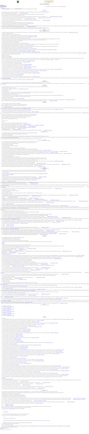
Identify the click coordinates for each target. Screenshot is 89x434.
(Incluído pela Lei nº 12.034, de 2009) (35, 111)
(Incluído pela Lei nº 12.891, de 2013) (50, 202)
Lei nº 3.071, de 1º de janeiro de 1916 (9, 408)
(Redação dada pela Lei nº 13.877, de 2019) (73, 32)
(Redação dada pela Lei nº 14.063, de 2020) (4, 185)
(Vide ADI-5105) (22, 266)
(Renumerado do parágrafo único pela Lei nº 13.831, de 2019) (56, 16)
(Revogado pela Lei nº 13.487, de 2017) (7, 310)
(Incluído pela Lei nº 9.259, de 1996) (44, 49)
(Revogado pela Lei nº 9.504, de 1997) (6, 254)
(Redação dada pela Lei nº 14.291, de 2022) (30, 290)
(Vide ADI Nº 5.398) (33, 127)
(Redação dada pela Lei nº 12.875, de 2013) (16, 266)
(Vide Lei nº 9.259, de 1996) (3, 5)
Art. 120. (4, 420)
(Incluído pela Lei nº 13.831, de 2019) (46, 20)
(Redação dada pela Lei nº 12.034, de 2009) (70, 99)
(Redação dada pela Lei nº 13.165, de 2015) (31, 26)
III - (3, 418)
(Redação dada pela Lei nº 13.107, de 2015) (41, 163)
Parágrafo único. (4, 422)
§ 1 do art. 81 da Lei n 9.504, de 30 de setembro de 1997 (52, 255)
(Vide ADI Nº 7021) (57, 59)
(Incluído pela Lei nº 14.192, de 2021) (20, 98)
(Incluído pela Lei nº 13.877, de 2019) (9, 203)
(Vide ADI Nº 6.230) (83, 399)
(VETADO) (3, 242)
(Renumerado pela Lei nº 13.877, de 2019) (52, 49)
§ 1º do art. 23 (41, 255)
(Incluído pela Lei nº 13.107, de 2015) (38, 165)
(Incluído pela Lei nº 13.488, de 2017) (43, 176)
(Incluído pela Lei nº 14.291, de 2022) (69, 319)
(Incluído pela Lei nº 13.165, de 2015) (32, 126)
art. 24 (44, 255)
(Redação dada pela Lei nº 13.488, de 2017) (43, 173)
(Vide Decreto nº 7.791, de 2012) (3, 6)
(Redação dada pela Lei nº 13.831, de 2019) (33, 182)
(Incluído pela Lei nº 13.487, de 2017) (46, 382)
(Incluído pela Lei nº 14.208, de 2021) (50, 59)
